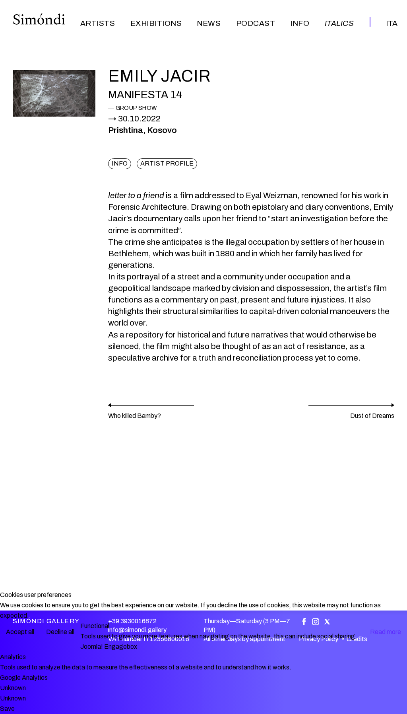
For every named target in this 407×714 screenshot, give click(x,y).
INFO (120, 163)
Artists (97, 23)
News (209, 23)
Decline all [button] (60, 632)
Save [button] (7, 709)
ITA (391, 23)
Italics (339, 23)
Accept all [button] (20, 632)
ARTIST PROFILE (167, 163)
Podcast (255, 23)
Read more (385, 632)
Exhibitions (156, 23)
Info (300, 23)
